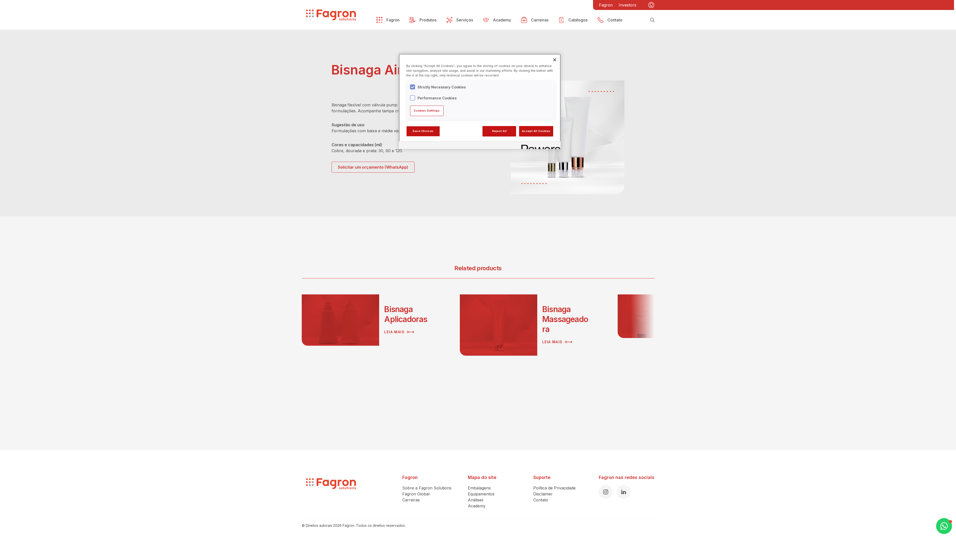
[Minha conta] (651, 5)
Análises (475, 499)
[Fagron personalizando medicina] (331, 491)
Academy (476, 505)
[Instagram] (606, 492)
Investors (627, 4)
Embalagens (479, 487)
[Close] (554, 59)
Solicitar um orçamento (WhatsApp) (373, 167)
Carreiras (411, 499)
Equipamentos (481, 493)
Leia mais (394, 332)
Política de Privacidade (554, 487)
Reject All (499, 131)
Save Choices (423, 131)
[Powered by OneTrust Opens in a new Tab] (539, 146)
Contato (540, 499)
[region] (480, 101)
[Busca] (652, 20)
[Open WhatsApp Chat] (944, 526)
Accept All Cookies (536, 131)
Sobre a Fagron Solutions (426, 487)
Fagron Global (415, 493)
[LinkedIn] (624, 492)
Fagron (606, 4)
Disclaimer (543, 493)
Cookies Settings (427, 110)
